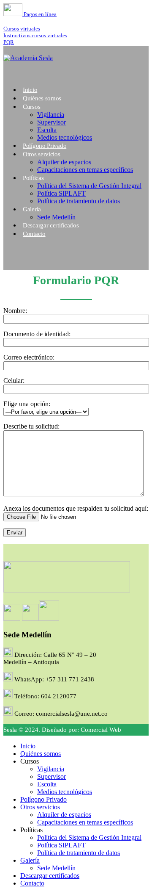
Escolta (47, 129)
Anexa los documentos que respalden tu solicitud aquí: (75, 508)
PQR (8, 42)
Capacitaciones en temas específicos (85, 169)
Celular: (13, 380)
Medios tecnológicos (64, 791)
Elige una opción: (26, 403)
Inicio (27, 746)
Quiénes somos (40, 753)
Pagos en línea (39, 14)
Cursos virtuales (21, 28)
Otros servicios (41, 154)
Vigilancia (50, 114)
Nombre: (15, 310)
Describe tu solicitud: (31, 426)
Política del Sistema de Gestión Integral (89, 185)
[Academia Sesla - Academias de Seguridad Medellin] (28, 57)
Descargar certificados (51, 225)
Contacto (34, 233)
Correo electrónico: (28, 357)
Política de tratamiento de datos (78, 201)
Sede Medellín (56, 868)
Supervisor (51, 122)
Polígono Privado (43, 799)
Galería (32, 209)
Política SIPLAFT (61, 193)
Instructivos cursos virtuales (35, 35)
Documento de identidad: (37, 334)
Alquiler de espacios (64, 162)
